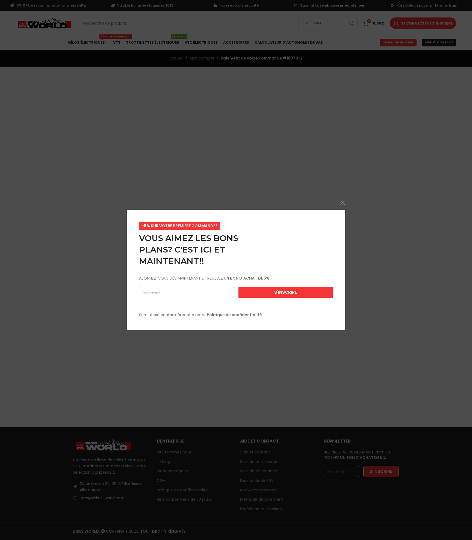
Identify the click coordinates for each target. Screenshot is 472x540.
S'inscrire (285, 292)
